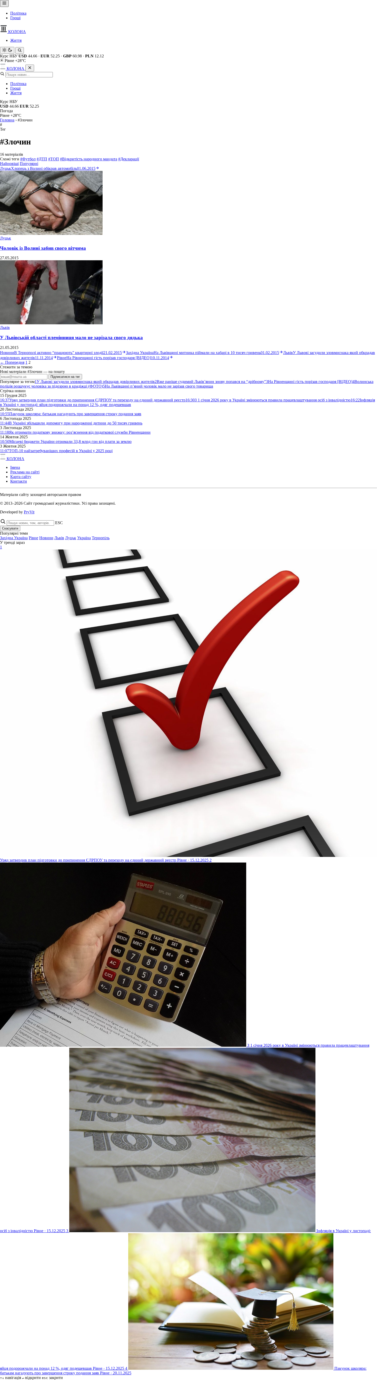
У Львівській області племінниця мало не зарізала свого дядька (71, 337)
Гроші (15, 18)
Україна (84, 538)
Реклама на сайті (24, 472)
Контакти (18, 481)
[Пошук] (19, 50)
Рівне (33, 538)
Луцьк (5, 238)
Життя (16, 40)
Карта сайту (20, 476)
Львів (5, 327)
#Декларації (128, 159)
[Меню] (4, 3)
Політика (18, 13)
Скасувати (10, 528)
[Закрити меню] (29, 68)
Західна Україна (14, 538)
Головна (7, 120)
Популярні (29, 163)
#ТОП (53, 159)
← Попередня (12, 362)
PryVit (29, 512)
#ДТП (42, 159)
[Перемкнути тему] (7, 50)
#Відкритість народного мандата (88, 159)
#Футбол (28, 159)
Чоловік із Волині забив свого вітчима (43, 248)
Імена (15, 467)
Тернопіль (101, 538)
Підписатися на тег (65, 377)
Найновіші (9, 163)
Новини (46, 538)
